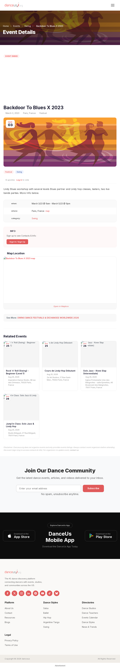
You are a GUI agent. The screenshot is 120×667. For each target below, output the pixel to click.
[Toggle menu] (112, 5)
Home (6, 26)
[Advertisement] (60, 82)
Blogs (7, 622)
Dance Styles (88, 622)
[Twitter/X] (14, 593)
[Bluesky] (56, 593)
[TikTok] (49, 593)
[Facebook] (7, 593)
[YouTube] (42, 593)
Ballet (46, 613)
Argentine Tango (51, 622)
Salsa (45, 608)
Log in (19, 180)
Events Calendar (90, 617)
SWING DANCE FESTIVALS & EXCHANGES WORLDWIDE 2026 (48, 317)
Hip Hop (47, 617)
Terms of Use (11, 645)
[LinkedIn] (28, 593)
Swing (27, 26)
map (48, 211)
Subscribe (93, 488)
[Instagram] (21, 593)
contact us (74, 450)
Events (16, 26)
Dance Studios (89, 608)
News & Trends (89, 627)
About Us (9, 608)
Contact (8, 613)
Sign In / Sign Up (17, 242)
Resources (10, 617)
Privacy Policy (11, 640)
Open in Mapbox (61, 306)
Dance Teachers (90, 613)
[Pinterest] (35, 593)
